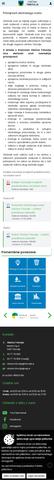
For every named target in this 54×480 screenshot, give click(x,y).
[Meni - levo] (3, 3)
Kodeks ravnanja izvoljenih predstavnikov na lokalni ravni (26, 173)
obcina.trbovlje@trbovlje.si (20, 363)
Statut (6, 227)
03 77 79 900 (13, 354)
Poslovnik (8, 198)
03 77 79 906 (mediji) (18, 359)
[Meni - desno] (51, 3)
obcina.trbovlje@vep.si (18, 368)
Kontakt (8, 334)
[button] (5, 315)
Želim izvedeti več (14, 475)
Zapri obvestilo (36, 475)
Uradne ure (11, 383)
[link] (40, 9)
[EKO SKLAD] (25, 315)
